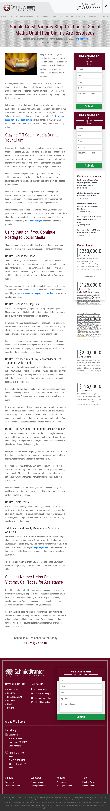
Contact (11, 708)
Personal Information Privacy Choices (65, 808)
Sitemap (41, 808)
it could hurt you (35, 220)
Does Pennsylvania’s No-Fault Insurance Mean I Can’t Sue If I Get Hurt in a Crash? (89, 219)
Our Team (13, 17)
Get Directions (15, 745)
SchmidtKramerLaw (43, 698)
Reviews (69, 17)
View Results (88, 276)
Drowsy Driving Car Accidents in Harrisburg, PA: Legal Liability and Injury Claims (87, 206)
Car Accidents (82, 38)
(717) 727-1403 (38, 643)
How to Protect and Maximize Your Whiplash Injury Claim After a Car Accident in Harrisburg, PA (87, 182)
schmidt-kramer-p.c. (42, 693)
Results (11, 693)
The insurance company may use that (37, 293)
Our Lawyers (13, 689)
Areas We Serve (26, 17)
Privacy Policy (49, 808)
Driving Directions (12, 785)
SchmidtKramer (40, 689)
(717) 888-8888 (88, 8)
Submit (89, 106)
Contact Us (104, 17)
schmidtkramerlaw (42, 702)
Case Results (57, 17)
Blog (84, 17)
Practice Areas (42, 17)
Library (92, 17)
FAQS (78, 17)
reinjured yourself (41, 547)
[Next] (92, 297)
